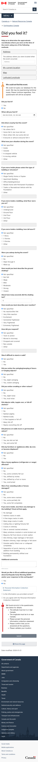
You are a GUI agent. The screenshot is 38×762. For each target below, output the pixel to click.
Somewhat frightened (11, 320)
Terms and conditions (8, 754)
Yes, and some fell (10, 443)
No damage (7, 513)
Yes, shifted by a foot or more (14, 479)
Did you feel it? (7, 102)
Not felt (6, 277)
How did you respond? (10, 329)
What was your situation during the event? (17, 141)
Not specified (8, 127)
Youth (3, 736)
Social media (5, 744)
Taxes (3, 698)
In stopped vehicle (10, 154)
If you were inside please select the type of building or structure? (17, 169)
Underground (8, 210)
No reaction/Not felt (10, 312)
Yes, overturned (9, 482)
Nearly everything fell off (12, 425)
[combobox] (19, 61)
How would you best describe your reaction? (18, 305)
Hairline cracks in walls (11, 516)
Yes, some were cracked (12, 497)
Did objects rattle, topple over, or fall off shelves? (16, 403)
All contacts (5, 663)
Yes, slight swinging (10, 380)
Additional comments (9, 559)
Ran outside (7, 344)
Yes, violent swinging (11, 383)
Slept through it (9, 262)
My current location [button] (11, 67)
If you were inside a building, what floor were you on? (18, 202)
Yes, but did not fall (10, 440)
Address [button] (6, 52)
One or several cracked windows (15, 529)
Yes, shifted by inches (11, 477)
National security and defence (11, 705)
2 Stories (6, 239)
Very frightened (9, 323)
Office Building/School (11, 182)
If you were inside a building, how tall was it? (18, 229)
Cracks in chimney (10, 527)
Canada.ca (5, 21)
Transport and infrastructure (10, 715)
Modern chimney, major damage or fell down (19, 541)
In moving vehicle (9, 156)
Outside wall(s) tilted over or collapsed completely (17, 544)
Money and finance (7, 722)
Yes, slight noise (9, 396)
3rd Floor (6, 218)
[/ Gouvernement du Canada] (14, 3)
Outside (6, 151)
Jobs (3, 677)
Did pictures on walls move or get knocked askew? (17, 430)
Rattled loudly (8, 417)
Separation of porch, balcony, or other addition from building (17, 549)
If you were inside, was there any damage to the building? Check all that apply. (18, 508)
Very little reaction (10, 314)
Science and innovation (8, 726)
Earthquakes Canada (11, 26)
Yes (4, 105)
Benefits (4, 691)
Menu (7, 15)
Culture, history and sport (9, 709)
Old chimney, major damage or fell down (18, 538)
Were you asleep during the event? (14, 252)
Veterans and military (8, 733)
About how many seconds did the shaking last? (17, 296)
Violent (6, 291)
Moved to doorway (10, 338)
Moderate (7, 285)
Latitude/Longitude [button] (11, 77)
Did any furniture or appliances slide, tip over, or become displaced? (18, 448)
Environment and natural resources (12, 702)
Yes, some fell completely (12, 503)
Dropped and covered (11, 341)
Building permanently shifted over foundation (15, 554)
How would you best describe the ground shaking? (17, 269)
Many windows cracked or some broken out (19, 532)
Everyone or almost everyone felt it (16, 138)
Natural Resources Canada (22, 21)
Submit (19, 636)
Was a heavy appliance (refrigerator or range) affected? (18, 463)
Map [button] (5, 72)
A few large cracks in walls (13, 518)
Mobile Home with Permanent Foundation (18, 185)
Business (4, 688)
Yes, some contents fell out (13, 474)
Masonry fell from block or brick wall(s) (18, 535)
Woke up (6, 265)
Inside (5, 148)
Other (5, 159)
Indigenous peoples (7, 729)
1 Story (6, 236)
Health (3, 695)
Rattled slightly (8, 414)
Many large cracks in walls (13, 521)
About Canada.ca (7, 751)
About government (7, 670)
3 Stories (6, 241)
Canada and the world (8, 719)
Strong (5, 288)
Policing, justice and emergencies (12, 712)
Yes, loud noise (9, 398)
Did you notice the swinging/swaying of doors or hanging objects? (18, 369)
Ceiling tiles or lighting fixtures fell (16, 524)
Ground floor (8, 212)
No (4, 108)
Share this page (20, 644)
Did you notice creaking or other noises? (16, 386)
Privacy (3, 758)
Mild (5, 283)
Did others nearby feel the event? (14, 123)
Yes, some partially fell (11, 500)
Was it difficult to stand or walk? (13, 355)
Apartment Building (10, 179)
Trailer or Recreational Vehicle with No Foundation (17, 188)
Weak (5, 280)
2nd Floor (7, 215)
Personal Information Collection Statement (15, 589)
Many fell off (8, 422)
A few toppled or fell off (12, 419)
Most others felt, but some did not (16, 135)
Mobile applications (7, 747)
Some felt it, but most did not (14, 132)
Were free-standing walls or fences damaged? (15, 487)
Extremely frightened (11, 325)
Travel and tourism (7, 684)
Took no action (9, 336)
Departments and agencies (10, 667)
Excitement (7, 317)
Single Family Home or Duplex (14, 176)
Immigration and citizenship (10, 681)
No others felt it (9, 129)
